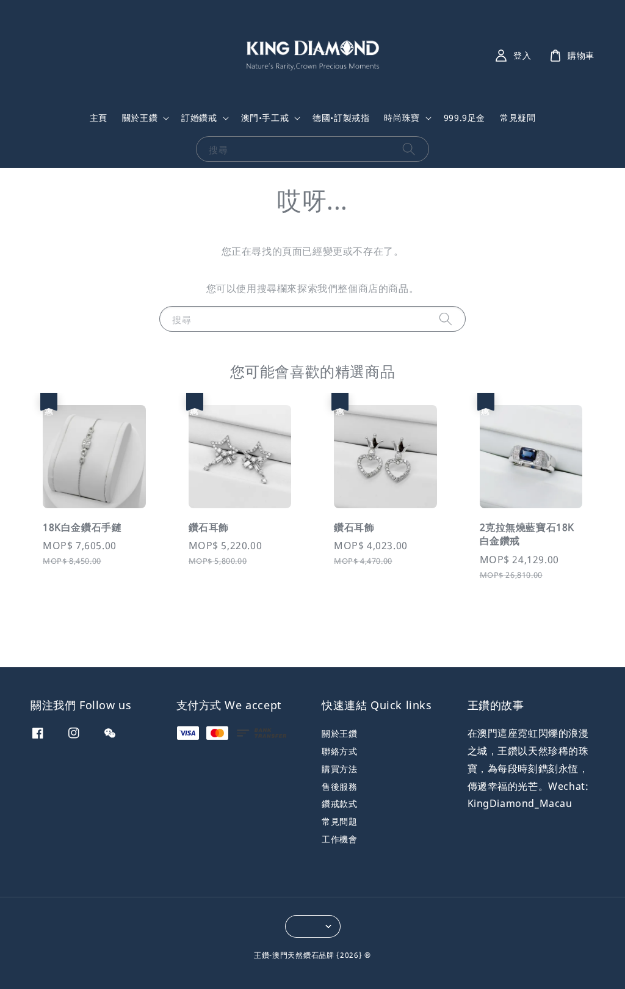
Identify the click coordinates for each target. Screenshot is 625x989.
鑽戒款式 (339, 803)
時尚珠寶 (401, 117)
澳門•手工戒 (265, 117)
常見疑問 (517, 117)
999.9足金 (464, 117)
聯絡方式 (339, 751)
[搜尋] (408, 149)
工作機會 (339, 839)
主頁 (98, 117)
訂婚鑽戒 (199, 117)
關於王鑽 (139, 117)
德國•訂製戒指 (340, 117)
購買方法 (339, 769)
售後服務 (339, 786)
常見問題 (339, 821)
